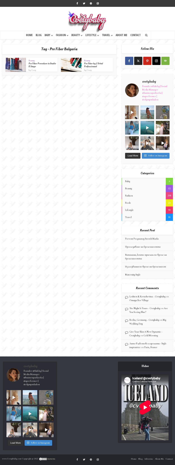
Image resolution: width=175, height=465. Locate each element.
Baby (47, 35)
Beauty (75, 35)
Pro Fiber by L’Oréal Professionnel (93, 65)
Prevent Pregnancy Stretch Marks (142, 238)
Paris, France (150, 347)
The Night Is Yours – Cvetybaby (144, 308)
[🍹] (132, 128)
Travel (106, 35)
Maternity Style (132, 274)
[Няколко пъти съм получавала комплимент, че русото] (147, 143)
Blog (39, 35)
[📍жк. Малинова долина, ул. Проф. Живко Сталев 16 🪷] (163, 143)
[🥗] (163, 128)
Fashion (61, 35)
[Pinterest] (147, 61)
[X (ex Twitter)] (138, 61)
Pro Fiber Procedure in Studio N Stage (42, 65)
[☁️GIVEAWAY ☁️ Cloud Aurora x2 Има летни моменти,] (132, 112)
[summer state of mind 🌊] (147, 112)
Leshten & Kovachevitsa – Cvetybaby (147, 296)
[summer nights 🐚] (163, 112)
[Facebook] (129, 61)
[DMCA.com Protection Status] (47, 458)
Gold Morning (151, 335)
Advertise (148, 458)
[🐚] (132, 143)
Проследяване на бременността (142, 246)
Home (29, 35)
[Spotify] (165, 61)
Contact (135, 35)
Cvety (33, 70)
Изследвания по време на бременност (145, 266)
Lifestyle (90, 35)
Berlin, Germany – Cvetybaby (144, 319)
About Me (121, 35)
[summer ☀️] (147, 128)
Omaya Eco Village (139, 300)
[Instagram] (156, 61)
